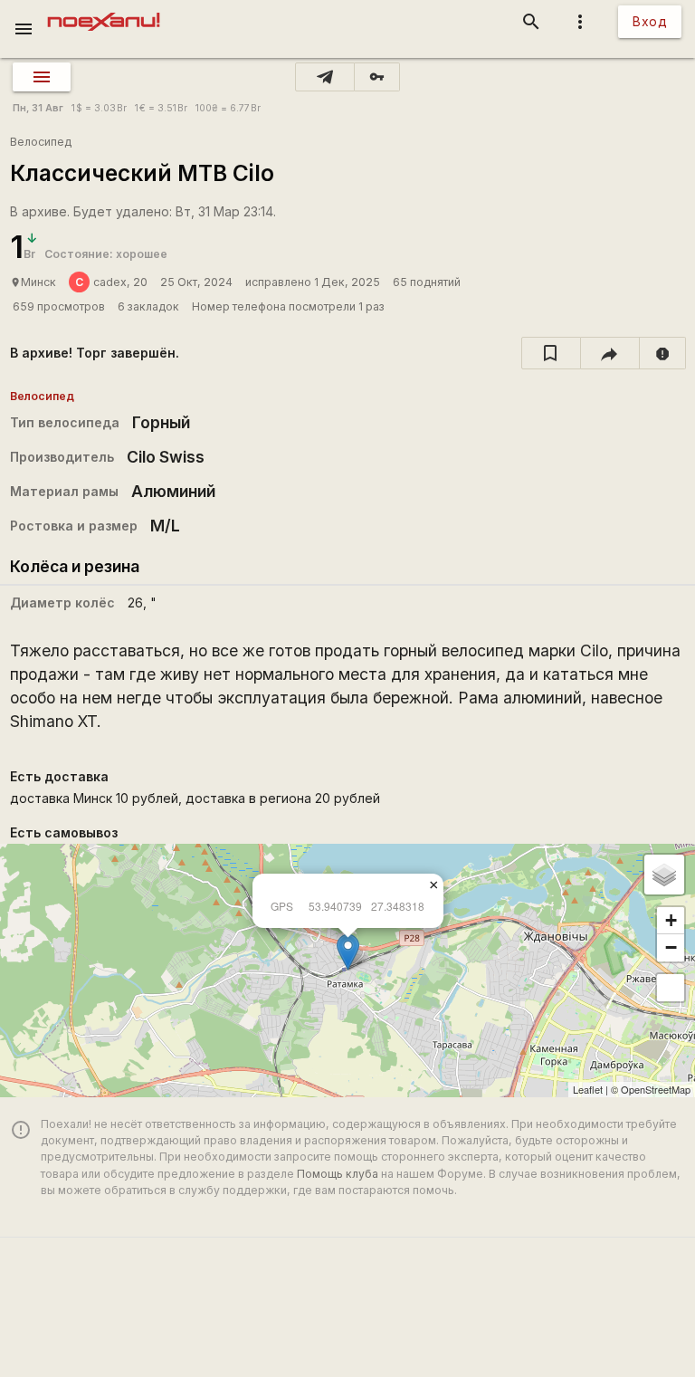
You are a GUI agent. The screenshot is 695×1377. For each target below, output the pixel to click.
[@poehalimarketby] (325, 76)
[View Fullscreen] (670, 987)
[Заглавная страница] (103, 12)
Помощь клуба (337, 1174)
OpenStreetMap (655, 1089)
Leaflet (588, 1089)
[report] (663, 353)
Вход (650, 21)
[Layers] (664, 874)
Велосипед (40, 141)
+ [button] (671, 920)
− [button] (671, 947)
